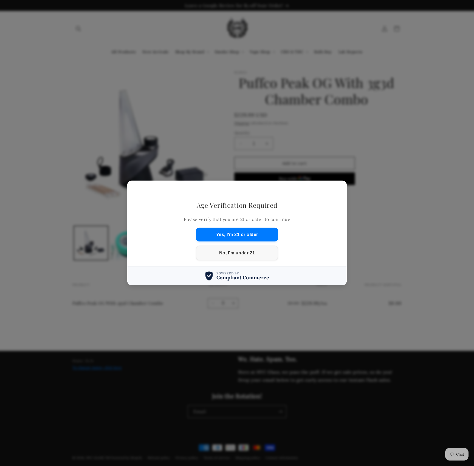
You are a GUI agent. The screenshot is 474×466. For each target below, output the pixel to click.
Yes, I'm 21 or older (237, 234)
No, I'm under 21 (237, 253)
